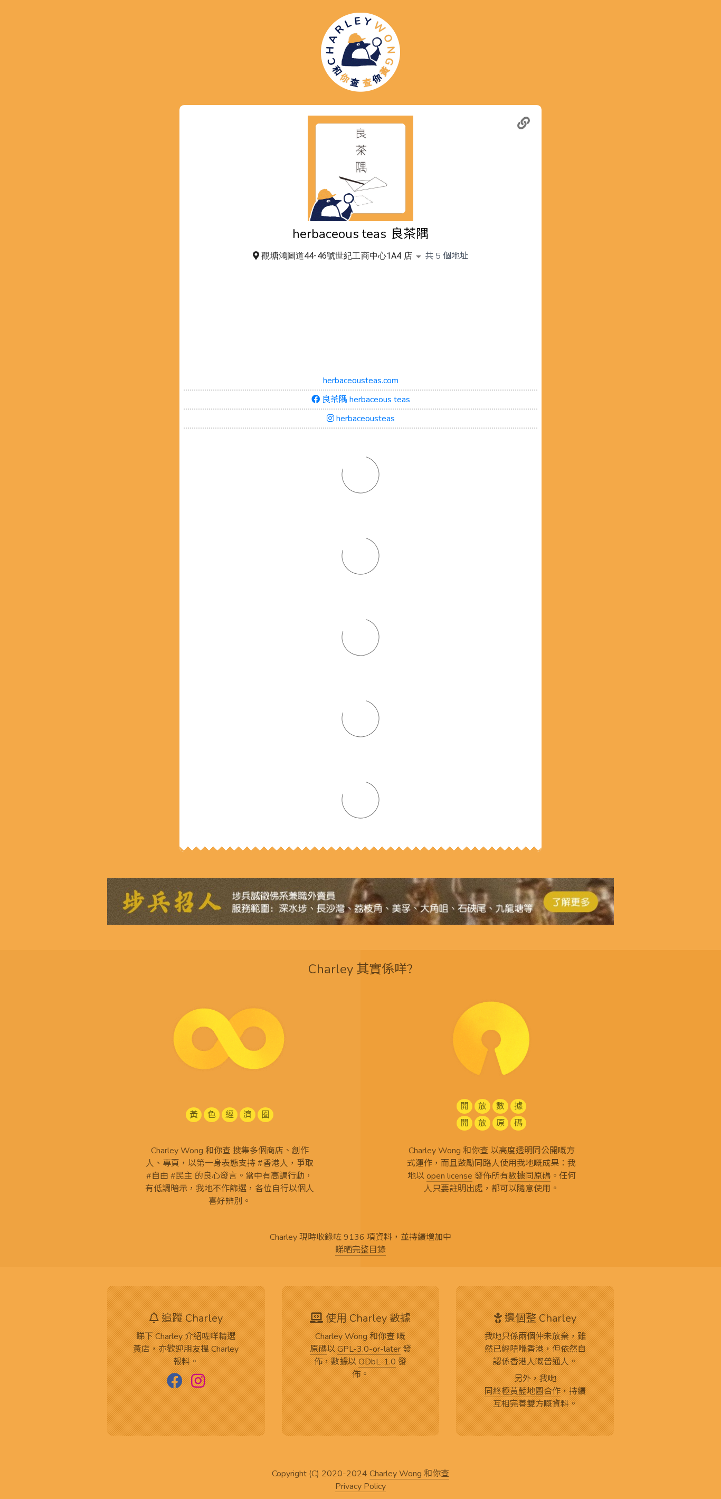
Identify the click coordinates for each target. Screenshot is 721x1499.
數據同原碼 (529, 1176)
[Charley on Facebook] (175, 1381)
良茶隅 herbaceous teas (365, 399)
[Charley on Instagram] (198, 1381)
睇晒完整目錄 (360, 1250)
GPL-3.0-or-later (369, 1349)
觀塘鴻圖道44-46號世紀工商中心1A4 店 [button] (336, 256)
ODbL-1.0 (377, 1362)
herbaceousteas (364, 418)
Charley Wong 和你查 (409, 1474)
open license (449, 1176)
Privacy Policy (360, 1487)
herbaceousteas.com (361, 380)
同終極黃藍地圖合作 (523, 1392)
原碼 (318, 1349)
